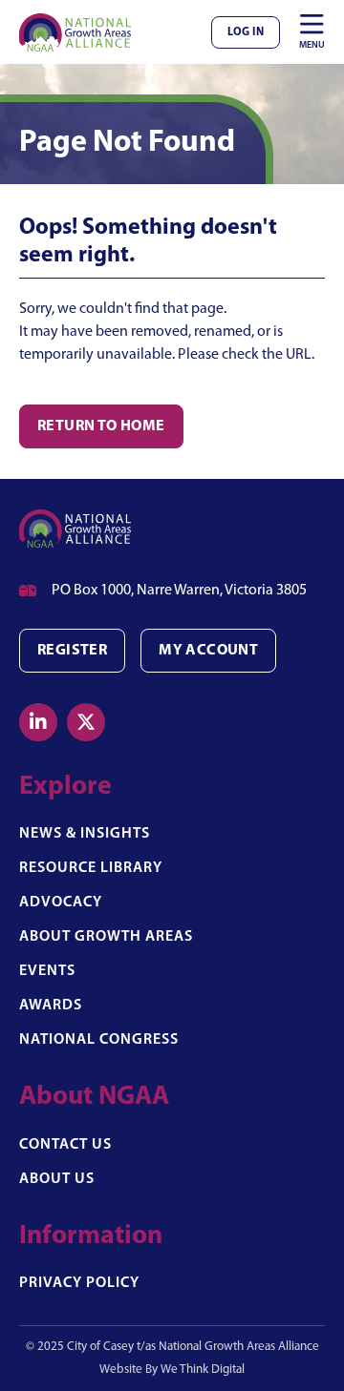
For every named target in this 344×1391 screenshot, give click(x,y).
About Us (57, 1179)
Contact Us (65, 1144)
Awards (50, 1005)
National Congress (99, 1040)
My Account (208, 650)
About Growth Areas (106, 937)
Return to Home (101, 426)
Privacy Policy (79, 1283)
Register (72, 650)
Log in (245, 32)
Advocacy (60, 902)
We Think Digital (203, 1369)
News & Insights (84, 833)
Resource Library (90, 868)
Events (47, 971)
